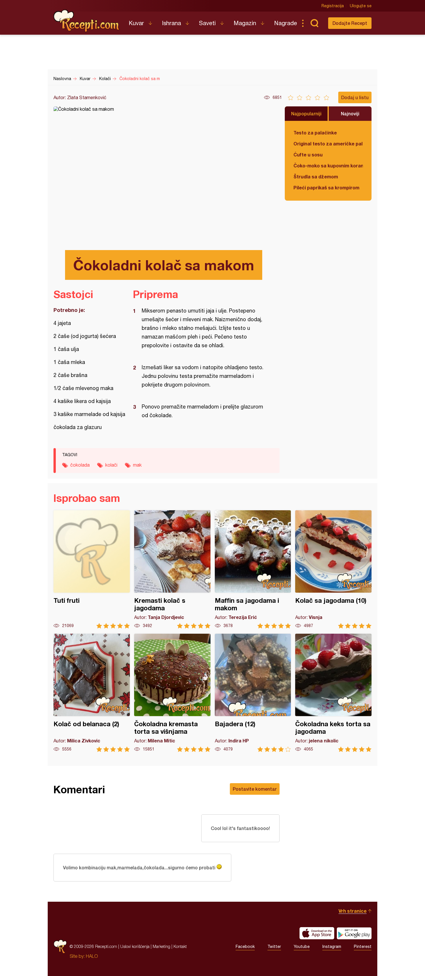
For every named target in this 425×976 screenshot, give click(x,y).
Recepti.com (86, 21)
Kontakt (180, 946)
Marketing (161, 946)
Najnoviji (350, 113)
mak (137, 464)
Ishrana (171, 23)
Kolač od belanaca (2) (91, 693)
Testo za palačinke (315, 132)
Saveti (207, 23)
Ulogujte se (361, 5)
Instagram (331, 946)
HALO (92, 956)
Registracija (332, 5)
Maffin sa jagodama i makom (253, 569)
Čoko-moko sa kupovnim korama (328, 165)
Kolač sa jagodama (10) (333, 569)
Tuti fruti (91, 569)
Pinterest (363, 946)
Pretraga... (314, 23)
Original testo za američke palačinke (328, 143)
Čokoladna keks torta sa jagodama (333, 693)
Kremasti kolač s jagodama (172, 569)
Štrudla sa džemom (315, 176)
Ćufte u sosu (308, 154)
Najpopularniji (306, 113)
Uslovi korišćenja (134, 946)
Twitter (274, 946)
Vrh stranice (353, 911)
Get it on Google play (354, 933)
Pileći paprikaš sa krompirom (326, 187)
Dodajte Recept (349, 23)
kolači (111, 464)
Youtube (302, 946)
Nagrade (285, 23)
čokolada (80, 464)
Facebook (245, 946)
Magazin (245, 23)
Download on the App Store (317, 933)
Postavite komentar (255, 789)
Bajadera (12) (253, 693)
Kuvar (136, 23)
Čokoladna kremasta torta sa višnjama (172, 693)
